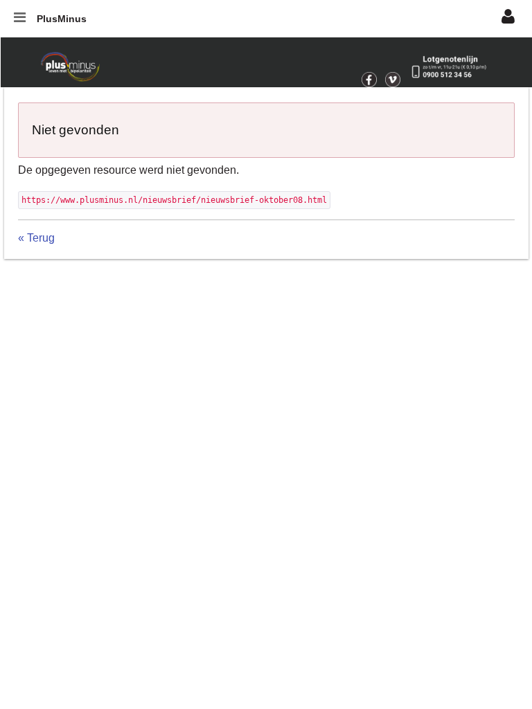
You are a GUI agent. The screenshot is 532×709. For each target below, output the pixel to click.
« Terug (36, 238)
